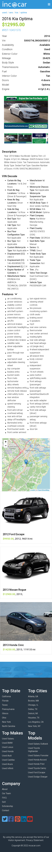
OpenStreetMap (43, 490)
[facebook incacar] (11, 820)
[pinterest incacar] (17, 820)
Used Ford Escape (36, 772)
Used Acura (7, 764)
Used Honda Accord (37, 759)
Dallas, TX (32, 709)
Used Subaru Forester (38, 755)
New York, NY (34, 726)
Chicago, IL (33, 705)
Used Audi (7, 755)
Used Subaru (8, 738)
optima (23, 12)
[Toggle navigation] (49, 4)
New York (6, 722)
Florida (5, 700)
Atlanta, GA (33, 696)
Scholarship (7, 806)
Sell (4, 802)
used (4, 12)
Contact (5, 810)
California (6, 696)
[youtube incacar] (30, 820)
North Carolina (8, 726)
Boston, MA (33, 700)
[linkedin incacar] (24, 820)
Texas (5, 705)
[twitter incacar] (5, 820)
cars (11, 12)
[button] (26, 462)
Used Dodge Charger (37, 776)
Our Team (6, 793)
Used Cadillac (8, 760)
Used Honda (7, 751)
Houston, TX (33, 717)
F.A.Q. (4, 797)
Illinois (5, 713)
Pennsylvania (8, 709)
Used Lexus (7, 747)
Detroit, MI (33, 713)
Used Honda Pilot (36, 764)
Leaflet (32, 490)
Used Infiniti (7, 768)
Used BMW (7, 743)
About (4, 789)
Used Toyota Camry (37, 768)
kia (16, 12)
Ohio (4, 717)
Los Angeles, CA (35, 722)
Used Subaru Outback (38, 744)
